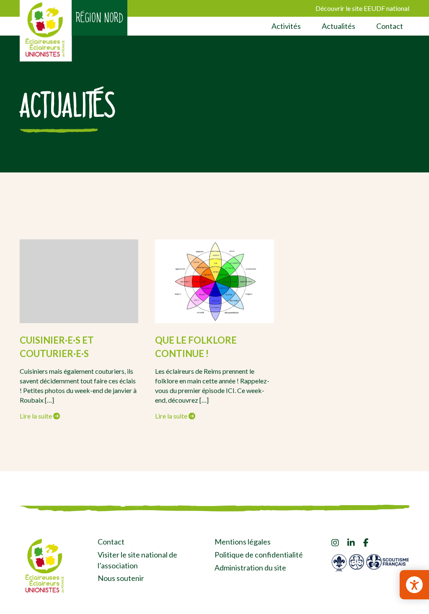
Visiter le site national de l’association (137, 560)
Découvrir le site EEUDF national (362, 8)
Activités (286, 26)
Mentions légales (242, 541)
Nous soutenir (121, 578)
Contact (389, 26)
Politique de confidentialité (258, 554)
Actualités (338, 26)
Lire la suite (36, 416)
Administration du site (250, 567)
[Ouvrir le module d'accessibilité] (414, 584)
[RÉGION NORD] (46, 31)
